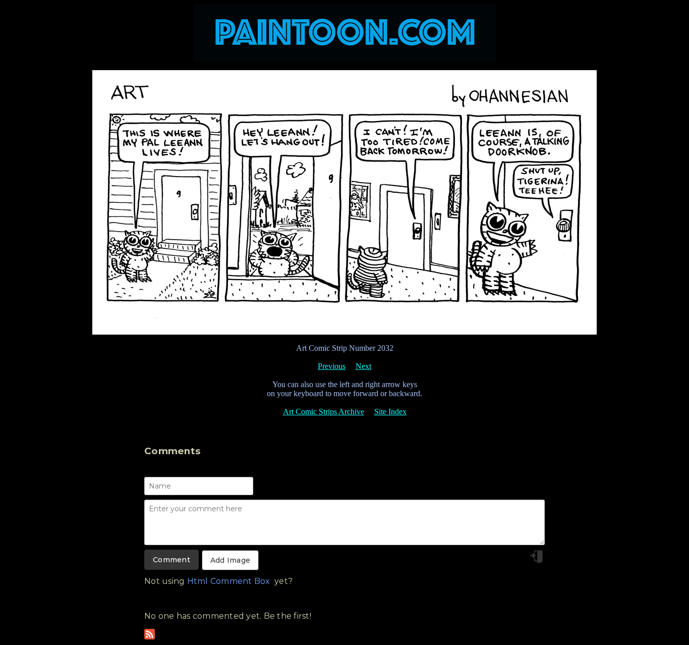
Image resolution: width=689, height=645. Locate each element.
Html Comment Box (228, 581)
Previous (332, 366)
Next (363, 366)
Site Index (390, 411)
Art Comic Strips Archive (323, 411)
